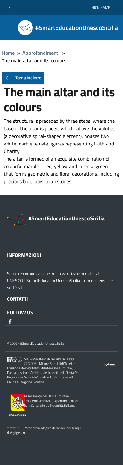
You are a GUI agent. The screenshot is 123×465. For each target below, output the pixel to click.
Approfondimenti (41, 53)
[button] (10, 7)
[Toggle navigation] (11, 27)
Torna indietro (28, 77)
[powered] (109, 363)
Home (8, 53)
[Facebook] (11, 321)
